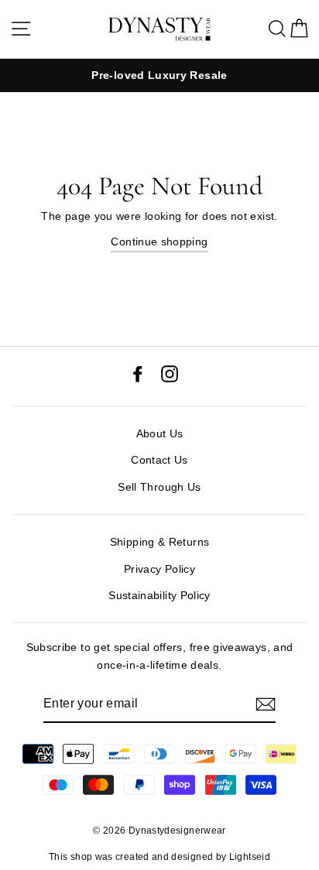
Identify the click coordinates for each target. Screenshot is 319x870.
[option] (159, 75)
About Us (160, 433)
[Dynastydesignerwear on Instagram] (169, 373)
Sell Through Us (159, 487)
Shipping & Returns (160, 542)
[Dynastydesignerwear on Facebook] (137, 373)
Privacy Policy (159, 569)
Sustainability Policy (159, 595)
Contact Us (159, 460)
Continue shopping (159, 241)
